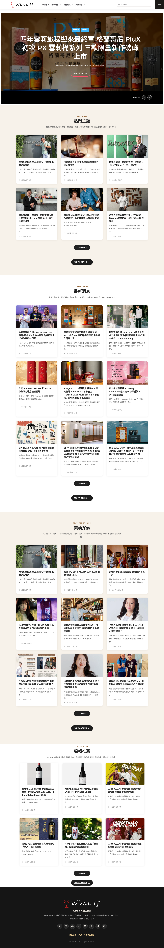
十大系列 (45, 5)
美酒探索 (79, 5)
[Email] (104, 926)
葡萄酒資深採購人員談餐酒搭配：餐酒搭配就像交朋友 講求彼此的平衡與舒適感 (81, 628)
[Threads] (78, 926)
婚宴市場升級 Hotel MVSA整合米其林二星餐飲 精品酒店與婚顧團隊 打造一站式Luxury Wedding (127, 335)
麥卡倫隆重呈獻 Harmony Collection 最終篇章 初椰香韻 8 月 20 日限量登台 (126, 391)
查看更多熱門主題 (82, 262)
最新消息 (55, 5)
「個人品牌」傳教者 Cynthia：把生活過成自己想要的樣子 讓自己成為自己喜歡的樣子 (126, 628)
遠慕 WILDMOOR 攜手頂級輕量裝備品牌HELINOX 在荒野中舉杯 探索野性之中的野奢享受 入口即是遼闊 (126, 451)
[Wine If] (82, 908)
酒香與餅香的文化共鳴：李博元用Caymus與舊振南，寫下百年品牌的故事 (126, 218)
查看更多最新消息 (82, 498)
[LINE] (85, 926)
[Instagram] (66, 926)
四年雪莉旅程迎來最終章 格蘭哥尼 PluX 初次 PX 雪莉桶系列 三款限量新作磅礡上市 (82, 335)
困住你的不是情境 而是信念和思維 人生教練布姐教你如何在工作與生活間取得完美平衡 (81, 684)
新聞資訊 (76, 30)
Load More (82, 247)
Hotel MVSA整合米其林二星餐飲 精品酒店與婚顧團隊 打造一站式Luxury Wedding (80, 47)
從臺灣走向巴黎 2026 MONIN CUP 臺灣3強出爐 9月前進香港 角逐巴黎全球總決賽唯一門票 (37, 335)
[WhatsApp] (91, 926)
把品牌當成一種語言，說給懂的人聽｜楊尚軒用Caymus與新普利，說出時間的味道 (36, 218)
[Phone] (97, 926)
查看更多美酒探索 (82, 728)
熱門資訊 (67, 5)
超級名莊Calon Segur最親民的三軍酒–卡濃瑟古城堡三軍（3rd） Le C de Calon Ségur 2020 (39, 792)
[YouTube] (72, 926)
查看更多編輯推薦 (82, 883)
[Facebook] (59, 926)
